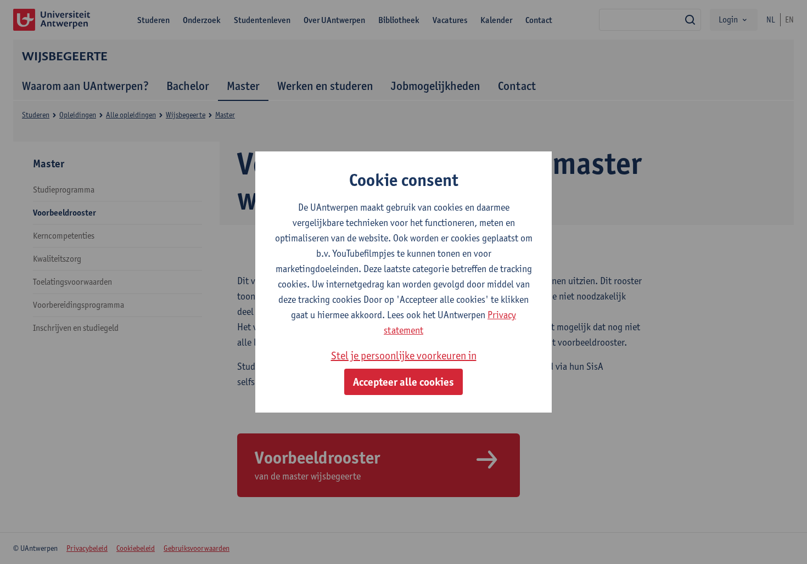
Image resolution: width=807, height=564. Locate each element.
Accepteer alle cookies (403, 381)
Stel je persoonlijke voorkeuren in (404, 355)
